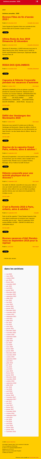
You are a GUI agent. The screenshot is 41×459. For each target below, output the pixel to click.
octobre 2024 (10, 278)
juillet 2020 (9, 340)
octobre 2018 (10, 381)
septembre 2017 (11, 399)
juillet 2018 (9, 385)
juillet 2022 (9, 298)
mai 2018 (9, 389)
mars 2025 (9, 276)
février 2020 (10, 349)
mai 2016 (9, 421)
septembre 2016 (11, 415)
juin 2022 (9, 300)
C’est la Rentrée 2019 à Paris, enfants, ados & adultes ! (18, 208)
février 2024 (10, 282)
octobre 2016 (10, 413)
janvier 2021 (10, 328)
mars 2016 (9, 425)
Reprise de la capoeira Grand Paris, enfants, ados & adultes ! (19, 148)
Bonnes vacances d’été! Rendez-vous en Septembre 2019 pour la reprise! (20, 240)
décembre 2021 (11, 310)
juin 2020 (9, 342)
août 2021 (9, 318)
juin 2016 (9, 419)
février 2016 (10, 427)
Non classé (36, 23)
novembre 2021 (11, 312)
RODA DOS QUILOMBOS (15, 65)
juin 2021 (9, 322)
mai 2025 (9, 274)
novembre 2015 (11, 431)
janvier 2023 (10, 290)
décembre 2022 (11, 292)
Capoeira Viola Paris (10, 441)
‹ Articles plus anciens (10, 258)
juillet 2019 (9, 363)
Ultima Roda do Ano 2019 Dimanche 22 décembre (16, 40)
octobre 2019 (10, 357)
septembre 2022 (11, 296)
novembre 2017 (11, 397)
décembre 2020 (11, 330)
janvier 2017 (10, 409)
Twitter (37, 457)
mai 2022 (9, 302)
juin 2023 (9, 286)
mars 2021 (9, 326)
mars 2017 (9, 405)
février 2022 (10, 306)
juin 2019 (9, 365)
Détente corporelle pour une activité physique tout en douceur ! (17, 175)
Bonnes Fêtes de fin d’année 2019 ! (18, 18)
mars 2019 (9, 371)
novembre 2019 (11, 355)
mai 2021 (9, 324)
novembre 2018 (11, 379)
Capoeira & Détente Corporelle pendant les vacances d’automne (20, 81)
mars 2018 (9, 393)
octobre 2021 (10, 314)
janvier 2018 (10, 395)
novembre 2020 (11, 332)
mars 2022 (9, 304)
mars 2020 (9, 346)
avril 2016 (9, 423)
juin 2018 (9, 387)
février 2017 (10, 407)
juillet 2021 (9, 320)
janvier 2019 (10, 375)
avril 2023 (9, 288)
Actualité (30, 23)
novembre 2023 (11, 284)
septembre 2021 (11, 316)
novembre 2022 (11, 294)
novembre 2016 (11, 411)
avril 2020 (9, 344)
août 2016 (9, 417)
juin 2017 (9, 401)
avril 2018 (9, 391)
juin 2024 (9, 280)
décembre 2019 (11, 353)
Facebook (31, 457)
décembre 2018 (11, 377)
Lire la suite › (6, 105)
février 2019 (10, 373)
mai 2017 (9, 403)
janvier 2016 (10, 429)
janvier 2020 (10, 351)
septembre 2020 (11, 336)
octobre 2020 (10, 334)
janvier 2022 (10, 308)
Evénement (36, 45)
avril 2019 (9, 369)
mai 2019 (9, 367)
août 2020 (9, 338)
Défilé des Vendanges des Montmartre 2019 (16, 116)
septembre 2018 (11, 383)
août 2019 (9, 361)
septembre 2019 (11, 359)
